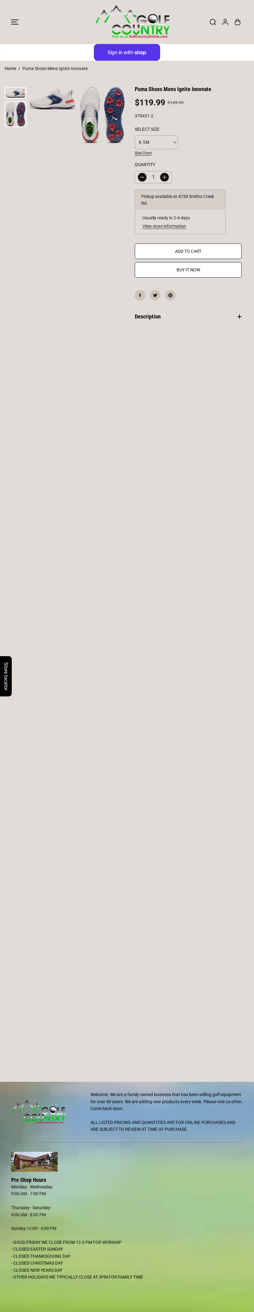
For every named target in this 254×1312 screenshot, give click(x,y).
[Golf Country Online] (125, 22)
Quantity (145, 164)
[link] (127, 1162)
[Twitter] (155, 295)
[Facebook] (140, 295)
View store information (164, 226)
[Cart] (237, 22)
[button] (15, 22)
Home (10, 68)
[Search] (212, 22)
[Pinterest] (170, 295)
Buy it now (188, 269)
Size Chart (143, 153)
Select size (147, 129)
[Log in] (225, 22)
